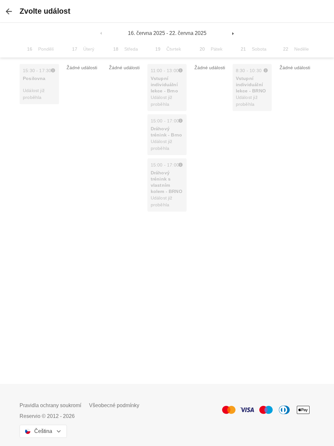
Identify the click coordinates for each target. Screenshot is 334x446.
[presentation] (8, 11)
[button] (101, 33)
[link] (53, 70)
